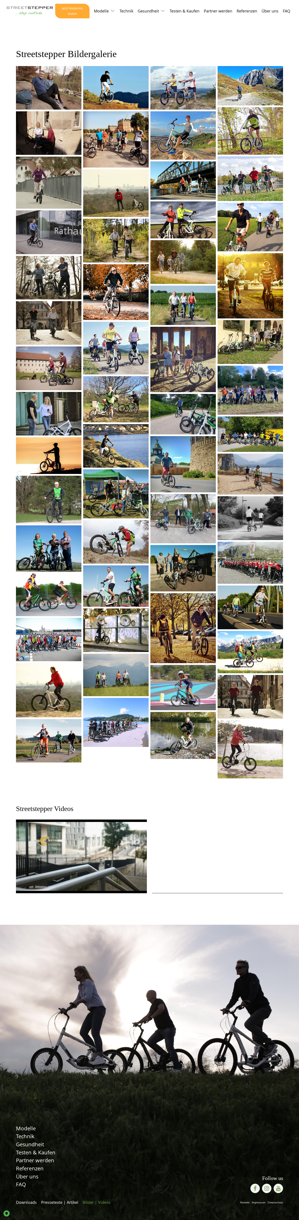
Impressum (259, 1202)
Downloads (26, 1202)
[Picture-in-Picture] (130, 886)
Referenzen (247, 11)
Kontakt (245, 1202)
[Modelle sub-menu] (113, 11)
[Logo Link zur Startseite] (30, 11)
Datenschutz (275, 1202)
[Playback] (23, 886)
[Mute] (31, 886)
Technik (126, 11)
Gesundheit (148, 11)
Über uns (270, 11)
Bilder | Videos (97, 1202)
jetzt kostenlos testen (72, 11)
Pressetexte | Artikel (59, 1202)
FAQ (286, 11)
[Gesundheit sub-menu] (163, 11)
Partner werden (218, 11)
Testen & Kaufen (184, 11)
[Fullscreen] (140, 886)
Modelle (101, 11)
